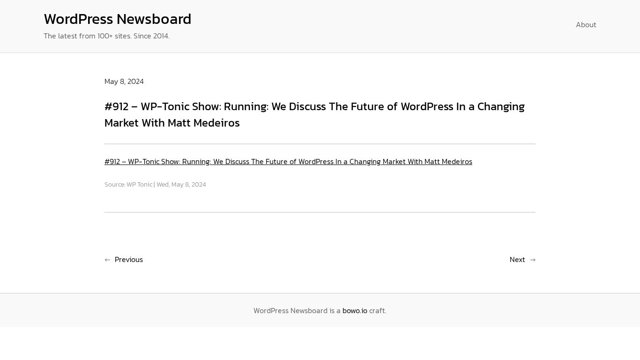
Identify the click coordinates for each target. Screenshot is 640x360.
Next (517, 259)
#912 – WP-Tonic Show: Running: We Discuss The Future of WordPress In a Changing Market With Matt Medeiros (288, 161)
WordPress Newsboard (118, 19)
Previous (129, 259)
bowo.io (354, 310)
